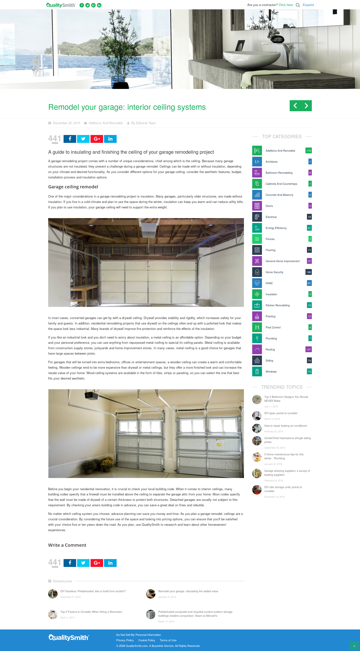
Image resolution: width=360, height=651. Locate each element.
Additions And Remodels (106, 122)
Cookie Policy (146, 640)
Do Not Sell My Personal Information (138, 634)
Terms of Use (168, 640)
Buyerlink (157, 646)
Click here (286, 4)
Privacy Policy (125, 640)
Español (308, 4)
